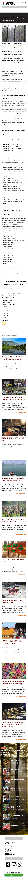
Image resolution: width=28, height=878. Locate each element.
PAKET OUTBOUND (15, 769)
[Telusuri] (22, 2)
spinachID (9, 323)
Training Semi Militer (8, 310)
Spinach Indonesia (10, 324)
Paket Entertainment (8, 313)
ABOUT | (8, 6)
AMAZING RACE (14, 825)
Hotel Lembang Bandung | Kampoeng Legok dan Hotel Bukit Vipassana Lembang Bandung (13, 724)
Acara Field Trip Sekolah (9, 304)
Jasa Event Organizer (6, 288)
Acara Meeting (7, 311)
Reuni (5, 306)
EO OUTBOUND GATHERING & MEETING (13, 751)
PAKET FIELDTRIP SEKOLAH (17, 788)
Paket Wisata (7, 315)
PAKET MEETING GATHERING (17, 779)
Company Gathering (8, 300)
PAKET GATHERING (15, 293)
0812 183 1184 (10, 854)
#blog (23, 6)
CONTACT (19, 6)
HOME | (4, 6)
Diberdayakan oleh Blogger (14, 872)
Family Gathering (8, 302)
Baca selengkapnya (21, 371)
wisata (6, 270)
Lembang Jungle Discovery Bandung (14, 65)
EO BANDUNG (10, 281)
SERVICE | (13, 6)
